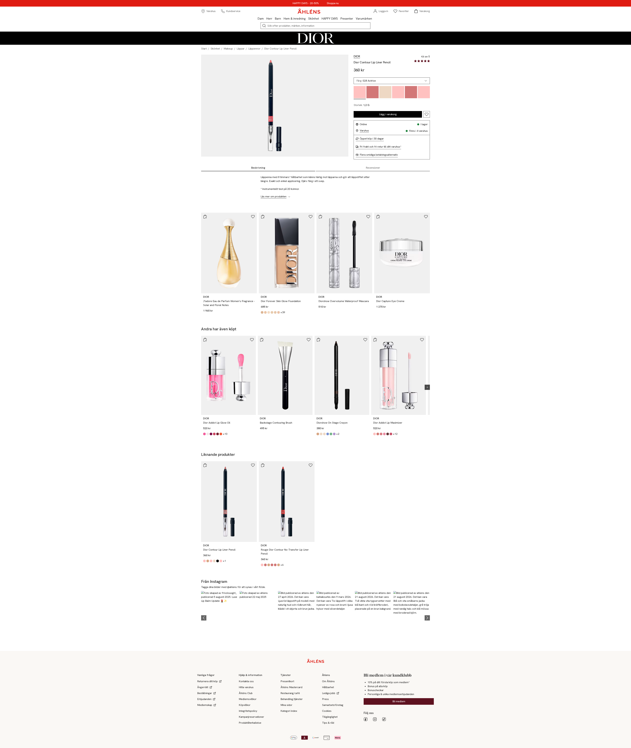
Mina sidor (286, 705)
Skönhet (313, 18)
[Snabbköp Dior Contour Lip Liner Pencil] (205, 465)
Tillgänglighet (330, 717)
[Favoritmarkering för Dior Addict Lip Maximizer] (422, 340)
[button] (219, 617)
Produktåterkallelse (250, 722)
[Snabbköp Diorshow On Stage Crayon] (318, 340)
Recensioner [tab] (373, 167)
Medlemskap (204, 705)
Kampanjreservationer (251, 717)
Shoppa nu (333, 3)
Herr (269, 18)
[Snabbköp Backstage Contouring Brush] (262, 340)
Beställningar (204, 693)
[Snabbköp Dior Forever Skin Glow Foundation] (263, 217)
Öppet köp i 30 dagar (372, 138)
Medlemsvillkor (248, 699)
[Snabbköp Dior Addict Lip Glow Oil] (205, 340)
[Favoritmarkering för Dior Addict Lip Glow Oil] (252, 340)
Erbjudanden (204, 699)
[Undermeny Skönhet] (320, 18)
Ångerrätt (202, 687)
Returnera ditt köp (207, 681)
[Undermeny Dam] (265, 18)
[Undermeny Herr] (273, 18)
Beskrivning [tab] (258, 167)
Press (325, 699)
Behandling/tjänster (291, 699)
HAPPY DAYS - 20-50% (305, 3)
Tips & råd (328, 722)
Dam (261, 18)
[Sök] (264, 26)
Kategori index (288, 711)
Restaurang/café (290, 693)
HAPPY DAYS (330, 18)
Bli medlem (398, 701)
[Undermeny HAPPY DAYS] (339, 18)
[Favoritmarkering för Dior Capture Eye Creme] (426, 217)
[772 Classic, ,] (424, 92)
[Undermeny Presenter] (354, 18)
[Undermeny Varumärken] (373, 18)
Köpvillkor (244, 705)
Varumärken (364, 18)
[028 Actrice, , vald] (360, 92)
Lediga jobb (328, 693)
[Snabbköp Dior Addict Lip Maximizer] (375, 340)
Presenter (346, 18)
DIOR (357, 56)
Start (204, 48)
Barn (278, 18)
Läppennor (254, 48)
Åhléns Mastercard (291, 687)
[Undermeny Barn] (282, 18)
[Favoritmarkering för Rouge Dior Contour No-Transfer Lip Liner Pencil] (311, 465)
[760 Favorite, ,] (411, 92)
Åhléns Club (246, 693)
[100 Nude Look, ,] (385, 92)
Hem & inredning (295, 18)
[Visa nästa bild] (426, 387)
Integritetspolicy (248, 711)
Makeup (228, 48)
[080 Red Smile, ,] (372, 92)
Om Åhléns (328, 681)
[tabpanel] (315, 185)
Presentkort (287, 681)
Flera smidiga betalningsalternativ (379, 154)
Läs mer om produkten (273, 196)
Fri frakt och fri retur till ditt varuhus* (380, 146)
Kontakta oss (246, 681)
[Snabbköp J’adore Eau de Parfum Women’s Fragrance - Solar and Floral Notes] (205, 217)
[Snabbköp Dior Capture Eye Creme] (378, 217)
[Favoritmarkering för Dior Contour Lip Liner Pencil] (426, 114)
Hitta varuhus (246, 687)
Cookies (326, 711)
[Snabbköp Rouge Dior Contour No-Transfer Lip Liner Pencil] (263, 465)
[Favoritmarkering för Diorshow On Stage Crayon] (365, 340)
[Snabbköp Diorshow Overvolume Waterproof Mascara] (320, 217)
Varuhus (364, 130)
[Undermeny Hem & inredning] (307, 18)
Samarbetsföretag (332, 705)
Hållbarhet (328, 687)
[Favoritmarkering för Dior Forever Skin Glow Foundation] (311, 217)
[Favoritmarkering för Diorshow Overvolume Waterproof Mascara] (368, 217)
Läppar (241, 48)
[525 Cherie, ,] (398, 92)
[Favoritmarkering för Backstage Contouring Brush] (309, 340)
